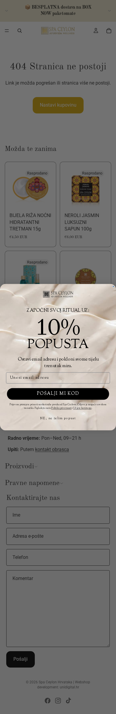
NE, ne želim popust (58, 419)
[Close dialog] (113, 286)
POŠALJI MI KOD (58, 394)
